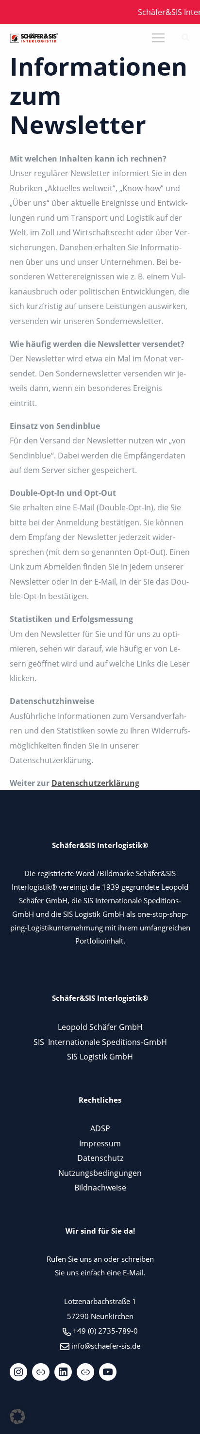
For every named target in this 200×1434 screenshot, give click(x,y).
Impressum (100, 1143)
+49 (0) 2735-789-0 (105, 1331)
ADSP (100, 1128)
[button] (186, 38)
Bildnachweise (100, 1187)
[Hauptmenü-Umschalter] (158, 38)
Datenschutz (100, 1157)
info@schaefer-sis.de (105, 1346)
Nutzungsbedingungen (100, 1172)
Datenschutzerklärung (95, 782)
